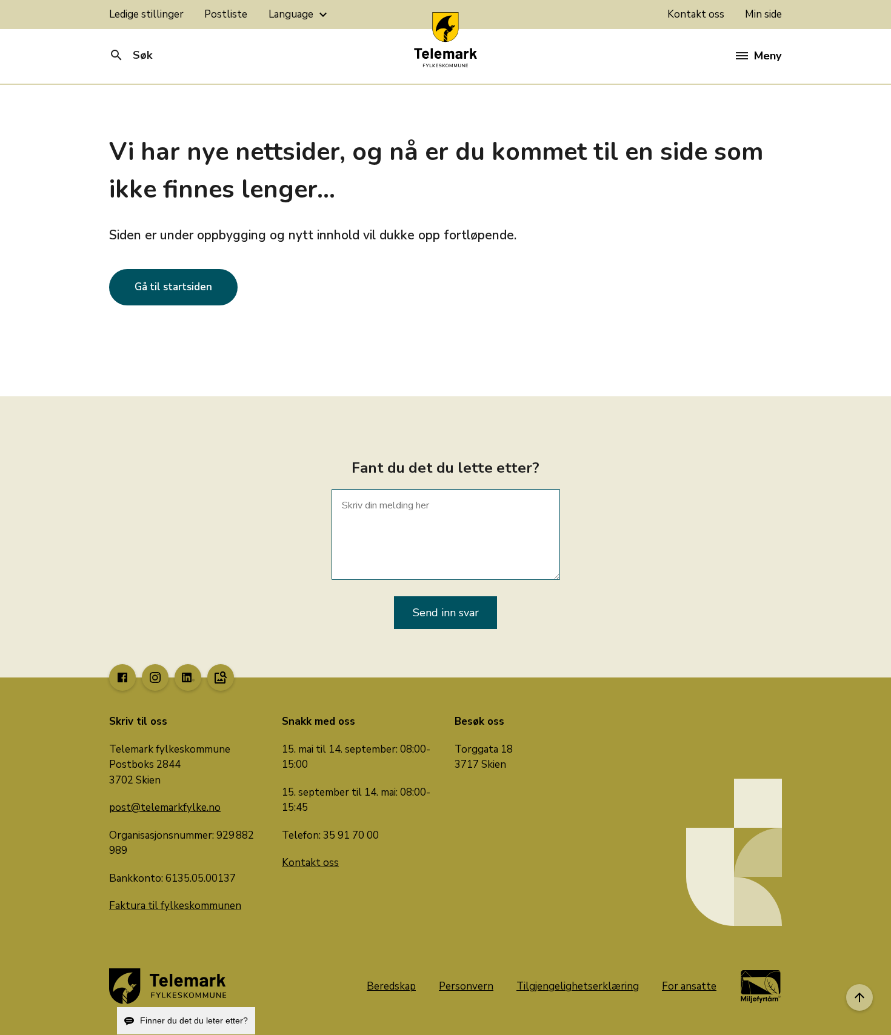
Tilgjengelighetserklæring (577, 986)
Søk (130, 55)
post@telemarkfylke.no (165, 807)
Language (299, 14)
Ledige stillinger (146, 14)
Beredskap (391, 986)
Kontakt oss (695, 14)
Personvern (466, 986)
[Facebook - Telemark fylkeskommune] (122, 677)
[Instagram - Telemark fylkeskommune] (155, 677)
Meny (767, 55)
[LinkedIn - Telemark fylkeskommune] (188, 677)
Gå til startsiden (173, 287)
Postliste (225, 14)
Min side (763, 14)
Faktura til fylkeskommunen (175, 906)
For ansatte (689, 986)
